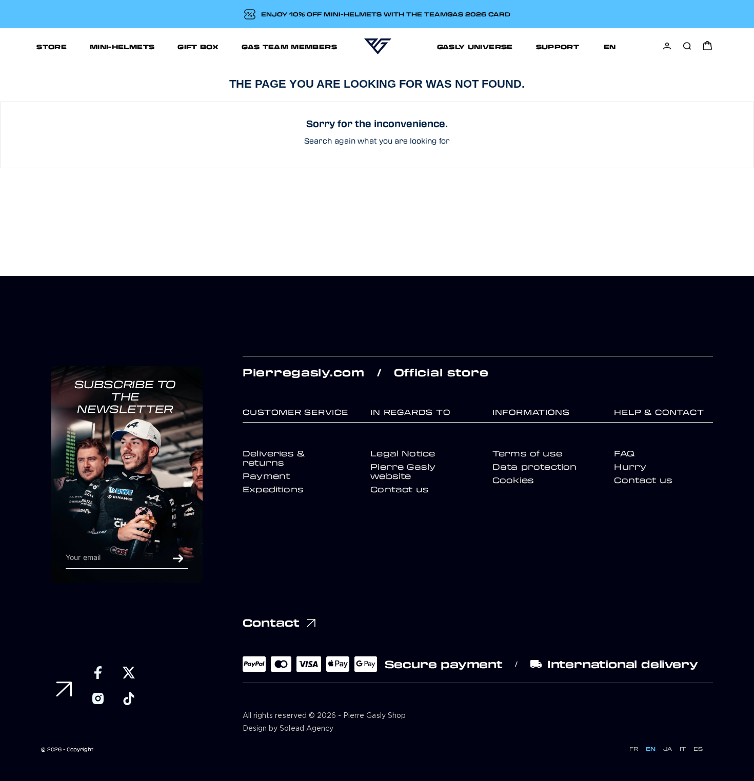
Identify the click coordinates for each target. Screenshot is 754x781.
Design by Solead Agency (288, 728)
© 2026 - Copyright (67, 749)
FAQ (624, 453)
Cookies (513, 480)
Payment (266, 475)
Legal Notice (402, 453)
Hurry (630, 466)
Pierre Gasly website (402, 471)
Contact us (399, 489)
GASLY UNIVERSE (475, 46)
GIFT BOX (198, 46)
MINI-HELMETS (122, 46)
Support (558, 46)
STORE (51, 46)
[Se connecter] (667, 46)
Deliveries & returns (274, 458)
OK (178, 558)
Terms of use (527, 453)
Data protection (534, 466)
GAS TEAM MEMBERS (289, 46)
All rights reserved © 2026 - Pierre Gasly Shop (324, 715)
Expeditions (273, 489)
